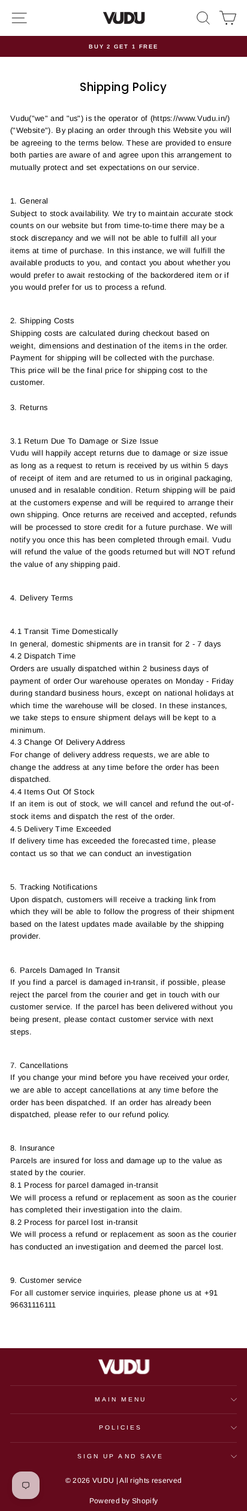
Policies (121, 1427)
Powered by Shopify (123, 1501)
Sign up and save (120, 1456)
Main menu (121, 1399)
